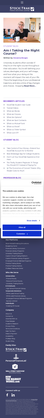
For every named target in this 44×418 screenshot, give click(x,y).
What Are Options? (14, 117)
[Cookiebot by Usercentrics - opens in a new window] (31, 183)
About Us (9, 314)
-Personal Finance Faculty (14, 281)
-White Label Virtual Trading (15, 293)
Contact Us (9, 316)
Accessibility (9, 336)
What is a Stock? (13, 127)
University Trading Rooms (14, 253)
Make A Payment (11, 333)
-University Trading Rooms (14, 283)
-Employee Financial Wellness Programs (19, 298)
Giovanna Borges (20, 58)
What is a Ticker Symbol (16, 130)
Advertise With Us (11, 318)
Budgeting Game (11, 246)
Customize (20, 234)
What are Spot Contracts (16, 120)
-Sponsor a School (11, 301)
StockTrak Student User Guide (18, 105)
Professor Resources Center (14, 268)
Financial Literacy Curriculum (15, 248)
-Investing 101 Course (12, 306)
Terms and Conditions (13, 328)
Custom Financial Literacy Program (17, 258)
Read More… (30, 86)
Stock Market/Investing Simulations (17, 243)
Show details (32, 221)
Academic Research (12, 323)
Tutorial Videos (12, 108)
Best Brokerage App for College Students (23, 154)
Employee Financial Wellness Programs (18, 261)
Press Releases (10, 321)
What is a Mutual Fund (16, 123)
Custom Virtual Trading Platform (16, 256)
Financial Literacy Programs (15, 251)
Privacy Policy (10, 326)
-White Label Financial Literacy (16, 296)
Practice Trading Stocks (13, 263)
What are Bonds (13, 111)
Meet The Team (10, 331)
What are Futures (14, 114)
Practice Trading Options (14, 266)
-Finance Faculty (11, 278)
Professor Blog (10, 338)
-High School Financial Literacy (16, 288)
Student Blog (11, 46)
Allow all (22, 227)
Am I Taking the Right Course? (21, 51)
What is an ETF (13, 133)
